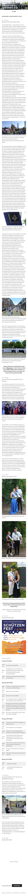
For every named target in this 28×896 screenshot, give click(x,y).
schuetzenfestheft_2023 (6, 885)
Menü (14, 11)
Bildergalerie (10, 368)
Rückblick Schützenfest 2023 (11, 22)
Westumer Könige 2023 (9, 476)
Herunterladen (17, 885)
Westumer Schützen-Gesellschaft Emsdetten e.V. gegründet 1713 (13, 5)
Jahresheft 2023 (7, 840)
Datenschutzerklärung (6, 892)
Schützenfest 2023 (8, 617)
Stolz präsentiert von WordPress (19, 892)
